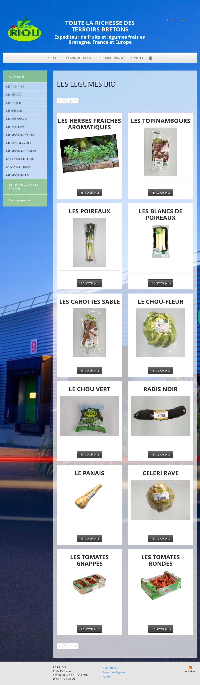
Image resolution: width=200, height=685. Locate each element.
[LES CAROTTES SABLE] (89, 332)
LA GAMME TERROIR (19, 166)
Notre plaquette (19, 200)
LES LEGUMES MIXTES (20, 134)
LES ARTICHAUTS (17, 118)
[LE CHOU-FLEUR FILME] (160, 332)
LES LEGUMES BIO (17, 174)
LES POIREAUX (15, 126)
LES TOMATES (15, 86)
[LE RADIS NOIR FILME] (160, 416)
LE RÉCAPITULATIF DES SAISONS (23, 186)
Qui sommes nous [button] (78, 58)
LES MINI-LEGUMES (18, 142)
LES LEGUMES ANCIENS (21, 150)
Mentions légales (114, 672)
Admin (107, 677)
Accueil (53, 58)
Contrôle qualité (112, 58)
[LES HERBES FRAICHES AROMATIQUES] (89, 153)
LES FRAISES (14, 102)
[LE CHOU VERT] (89, 416)
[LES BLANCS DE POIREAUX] (160, 241)
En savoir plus (90, 192)
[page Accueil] (25, 31)
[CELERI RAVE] (160, 500)
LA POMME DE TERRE (20, 158)
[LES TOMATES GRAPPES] (89, 583)
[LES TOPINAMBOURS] (160, 152)
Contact (137, 58)
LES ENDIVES (14, 110)
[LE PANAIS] (89, 497)
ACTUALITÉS (17, 76)
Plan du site (110, 668)
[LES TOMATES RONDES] (160, 585)
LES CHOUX (13, 94)
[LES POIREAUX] (89, 242)
